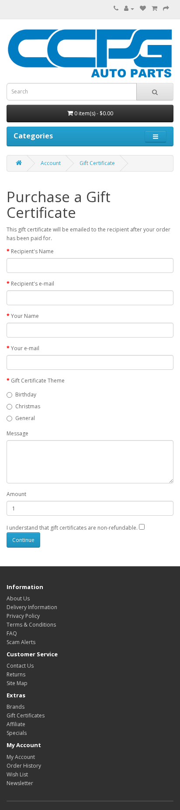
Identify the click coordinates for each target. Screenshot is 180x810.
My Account (21, 757)
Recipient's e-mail (32, 283)
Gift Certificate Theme (38, 380)
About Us (18, 598)
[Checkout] (166, 8)
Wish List (17, 774)
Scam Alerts (21, 642)
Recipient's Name (32, 251)
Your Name (25, 316)
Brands (15, 706)
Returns (16, 674)
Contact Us (20, 665)
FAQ (12, 633)
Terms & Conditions (31, 624)
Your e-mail (25, 348)
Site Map (17, 683)
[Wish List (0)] (143, 8)
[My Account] (129, 8)
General (25, 418)
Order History (24, 765)
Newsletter (20, 783)
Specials (17, 733)
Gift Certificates (26, 715)
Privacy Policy (23, 616)
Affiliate (16, 724)
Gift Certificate (97, 163)
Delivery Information (32, 607)
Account (51, 163)
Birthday (25, 394)
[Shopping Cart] (154, 8)
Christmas (27, 406)
